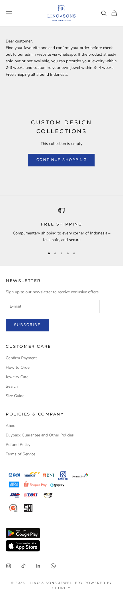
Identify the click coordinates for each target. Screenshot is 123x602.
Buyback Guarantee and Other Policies (40, 435)
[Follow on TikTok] (23, 566)
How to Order (18, 367)
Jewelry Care (17, 377)
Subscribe (27, 324)
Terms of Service (20, 454)
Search (12, 386)
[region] (61, 225)
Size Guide (15, 396)
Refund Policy (18, 444)
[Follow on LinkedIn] (38, 566)
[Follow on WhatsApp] (53, 566)
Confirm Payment (21, 358)
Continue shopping (61, 159)
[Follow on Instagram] (8, 566)
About (11, 425)
